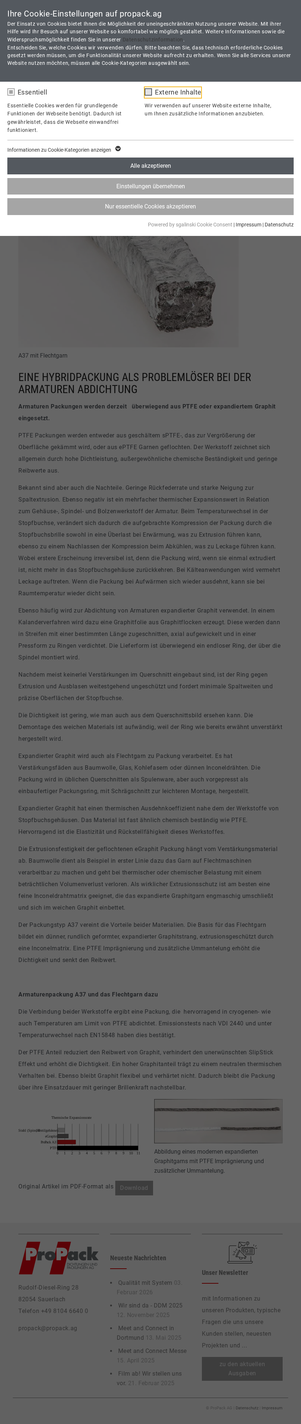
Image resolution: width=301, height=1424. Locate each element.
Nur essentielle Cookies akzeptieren (150, 206)
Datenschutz (279, 225)
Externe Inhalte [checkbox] (178, 92)
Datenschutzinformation (153, 39)
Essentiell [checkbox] (32, 92)
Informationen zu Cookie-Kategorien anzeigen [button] (59, 150)
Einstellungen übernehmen (150, 186)
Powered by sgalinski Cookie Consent (190, 225)
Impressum (248, 225)
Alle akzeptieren (150, 165)
